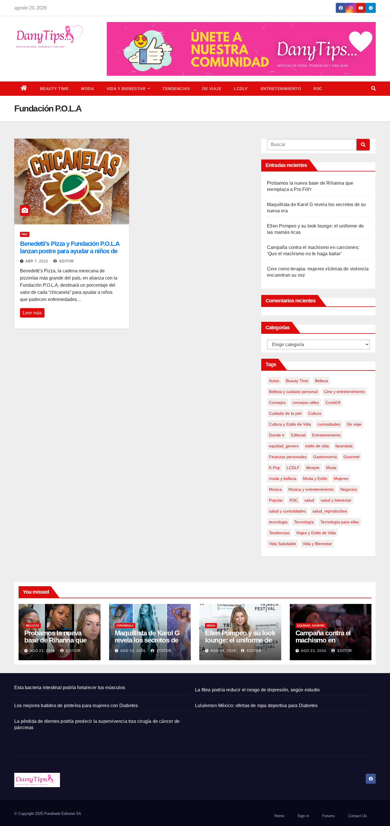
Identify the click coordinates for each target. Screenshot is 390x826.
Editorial (298, 435)
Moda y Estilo (315, 478)
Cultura (314, 413)
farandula (344, 446)
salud (309, 500)
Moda (87, 88)
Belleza (321, 380)
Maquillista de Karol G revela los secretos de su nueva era (147, 640)
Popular (276, 500)
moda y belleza (282, 478)
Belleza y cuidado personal (293, 391)
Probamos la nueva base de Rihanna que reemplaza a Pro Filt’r (55, 640)
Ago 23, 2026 (42, 651)
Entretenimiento (281, 88)
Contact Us (357, 816)
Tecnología (304, 522)
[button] (373, 88)
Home (279, 816)
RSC (317, 88)
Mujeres (341, 478)
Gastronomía (325, 456)
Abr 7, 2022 (36, 261)
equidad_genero (284, 446)
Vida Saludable (282, 543)
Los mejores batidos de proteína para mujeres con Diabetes (76, 705)
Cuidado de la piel (285, 413)
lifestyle (312, 467)
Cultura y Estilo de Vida (290, 424)
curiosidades (328, 424)
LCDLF (241, 88)
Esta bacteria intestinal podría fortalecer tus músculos (69, 687)
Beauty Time (54, 88)
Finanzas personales (288, 456)
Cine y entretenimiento (344, 391)
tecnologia (278, 522)
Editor (66, 261)
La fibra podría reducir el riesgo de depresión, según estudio (257, 689)
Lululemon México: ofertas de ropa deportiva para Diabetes (256, 705)
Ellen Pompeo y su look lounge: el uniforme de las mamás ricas (240, 640)
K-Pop (274, 467)
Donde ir (276, 435)
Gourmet (351, 456)
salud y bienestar (336, 500)
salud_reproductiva (329, 511)
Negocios (348, 489)
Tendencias (176, 88)
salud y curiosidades (287, 511)
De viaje (211, 88)
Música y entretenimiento (311, 489)
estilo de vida (317, 446)
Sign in (303, 816)
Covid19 (332, 402)
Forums (328, 816)
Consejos (277, 402)
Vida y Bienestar (126, 88)
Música (275, 489)
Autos (274, 380)
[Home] (24, 88)
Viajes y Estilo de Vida (316, 532)
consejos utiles (305, 402)
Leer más (32, 312)
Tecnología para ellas (339, 522)
